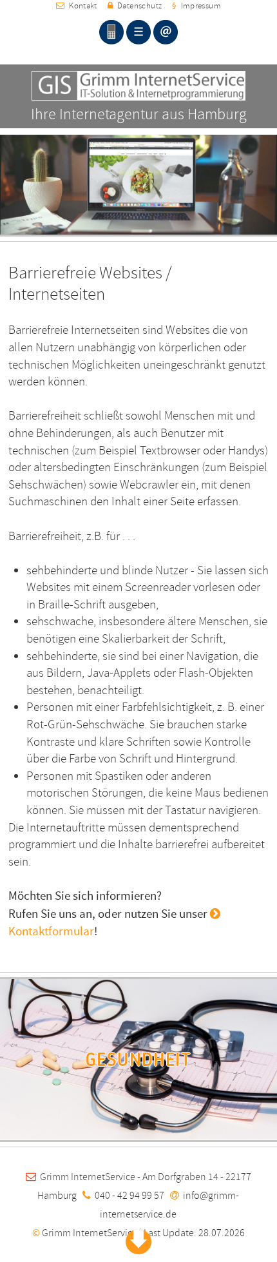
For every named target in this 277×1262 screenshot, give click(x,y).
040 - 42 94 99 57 (129, 1195)
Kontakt (80, 6)
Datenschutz (137, 6)
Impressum (196, 6)
